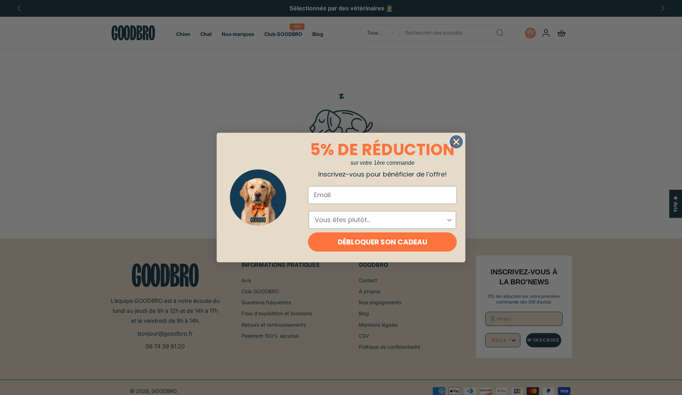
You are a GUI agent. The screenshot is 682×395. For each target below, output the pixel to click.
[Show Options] (449, 219)
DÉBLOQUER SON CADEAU (382, 242)
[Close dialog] (456, 142)
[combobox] (380, 219)
